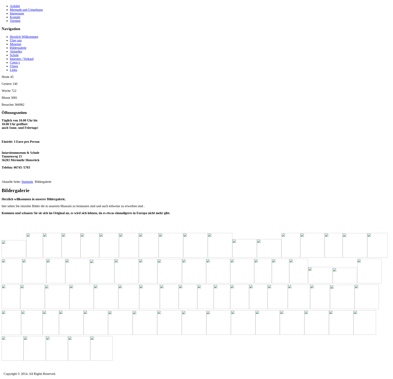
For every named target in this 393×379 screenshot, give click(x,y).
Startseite (27, 181)
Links (13, 70)
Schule (14, 55)
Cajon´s (15, 62)
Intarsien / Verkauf (22, 59)
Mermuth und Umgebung (26, 9)
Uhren (14, 66)
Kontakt (15, 17)
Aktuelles (16, 51)
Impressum (17, 13)
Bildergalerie (18, 47)
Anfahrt (15, 6)
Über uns (16, 40)
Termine (15, 20)
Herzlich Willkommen (24, 36)
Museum (15, 44)
